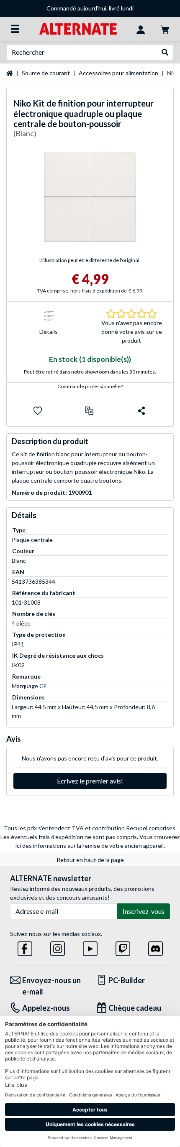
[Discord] (155, 947)
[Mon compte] (140, 28)
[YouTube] (90, 947)
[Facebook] (25, 947)
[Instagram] (57, 947)
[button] (89, 411)
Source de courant (46, 72)
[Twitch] (123, 947)
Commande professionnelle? (90, 386)
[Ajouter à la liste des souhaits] (37, 411)
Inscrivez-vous (144, 911)
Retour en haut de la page (90, 859)
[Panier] (165, 28)
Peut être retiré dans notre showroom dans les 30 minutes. (90, 372)
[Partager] (141, 411)
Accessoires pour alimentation (118, 72)
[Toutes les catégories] (15, 29)
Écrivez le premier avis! (90, 781)
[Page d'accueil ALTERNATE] (78, 28)
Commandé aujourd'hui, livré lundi (90, 8)
